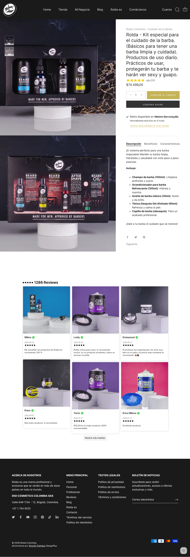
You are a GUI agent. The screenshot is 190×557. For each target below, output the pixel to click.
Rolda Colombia (135, 29)
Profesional (73, 492)
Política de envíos (108, 492)
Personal (71, 487)
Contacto (71, 512)
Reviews (71, 497)
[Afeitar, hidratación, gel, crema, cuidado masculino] (9, 40)
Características (170, 143)
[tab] (135, 144)
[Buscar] (177, 9)
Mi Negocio (82, 9)
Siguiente (131, 244)
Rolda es (116, 9)
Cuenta (167, 9)
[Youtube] (27, 516)
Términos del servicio (79, 517)
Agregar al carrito (163, 95)
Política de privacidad (111, 481)
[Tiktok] (49, 516)
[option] (9, 41)
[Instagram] (35, 516)
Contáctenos (137, 9)
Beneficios (150, 143)
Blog (100, 9)
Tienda (62, 9)
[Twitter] (13, 516)
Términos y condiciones (112, 497)
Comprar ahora (153, 104)
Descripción (133, 143)
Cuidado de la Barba (160, 29)
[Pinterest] (42, 516)
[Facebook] (20, 516)
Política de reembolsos (111, 487)
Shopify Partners (37, 545)
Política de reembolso (79, 522)
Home (47, 9)
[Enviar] (176, 499)
